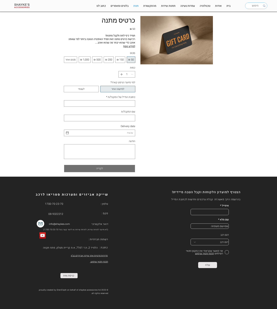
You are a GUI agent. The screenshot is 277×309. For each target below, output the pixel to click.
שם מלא (224, 219)
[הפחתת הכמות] (132, 74)
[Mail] (40, 223)
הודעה (132, 141)
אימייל (225, 205)
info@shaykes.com (59, 224)
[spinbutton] (126, 74)
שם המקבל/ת (128, 111)
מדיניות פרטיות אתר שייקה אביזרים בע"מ (89, 255)
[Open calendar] (67, 133)
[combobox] (210, 242)
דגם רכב (224, 235)
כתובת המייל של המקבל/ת (120, 97)
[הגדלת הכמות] (121, 74)
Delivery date (128, 126)
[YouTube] (42, 235)
